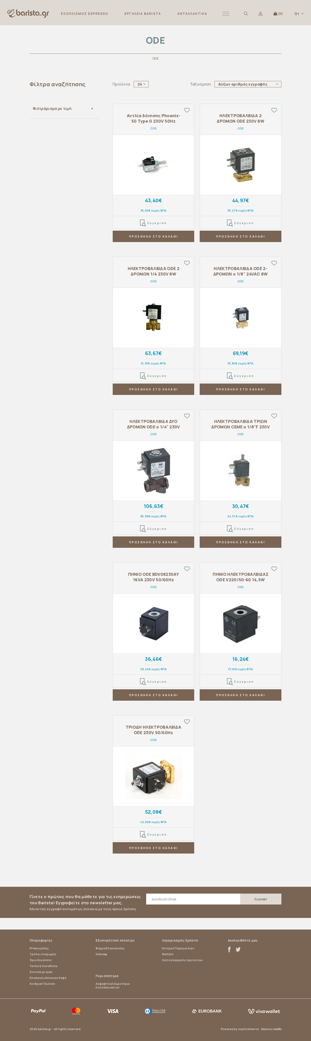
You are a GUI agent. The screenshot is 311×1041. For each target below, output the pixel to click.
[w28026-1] (240, 318)
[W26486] (240, 165)
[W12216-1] (240, 471)
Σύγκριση (157, 223)
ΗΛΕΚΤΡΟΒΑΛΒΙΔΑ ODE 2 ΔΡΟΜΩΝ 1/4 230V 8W (153, 271)
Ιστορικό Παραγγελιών (178, 948)
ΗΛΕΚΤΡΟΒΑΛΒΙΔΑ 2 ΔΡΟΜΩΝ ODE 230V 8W (240, 118)
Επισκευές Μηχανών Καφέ (48, 978)
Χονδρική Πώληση (42, 984)
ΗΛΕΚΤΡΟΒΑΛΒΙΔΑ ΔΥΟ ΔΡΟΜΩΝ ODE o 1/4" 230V (153, 424)
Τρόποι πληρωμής (43, 954)
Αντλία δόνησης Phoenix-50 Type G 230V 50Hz (153, 118)
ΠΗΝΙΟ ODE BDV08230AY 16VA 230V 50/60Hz (153, 577)
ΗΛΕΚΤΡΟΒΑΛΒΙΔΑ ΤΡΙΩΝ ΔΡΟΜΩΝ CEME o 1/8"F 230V (240, 424)
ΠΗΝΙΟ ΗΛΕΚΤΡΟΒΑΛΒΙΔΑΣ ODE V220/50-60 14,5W (240, 577)
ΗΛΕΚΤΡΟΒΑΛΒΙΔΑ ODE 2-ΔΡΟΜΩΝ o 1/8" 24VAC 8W (240, 271)
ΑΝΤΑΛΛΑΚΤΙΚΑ (192, 13)
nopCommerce (248, 1029)
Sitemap (101, 954)
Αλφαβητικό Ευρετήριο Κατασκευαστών (113, 985)
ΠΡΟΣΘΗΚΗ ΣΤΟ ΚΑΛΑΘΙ (153, 236)
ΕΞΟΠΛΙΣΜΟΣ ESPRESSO (84, 13)
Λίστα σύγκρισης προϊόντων (182, 960)
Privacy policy (39, 948)
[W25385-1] (240, 624)
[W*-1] (153, 165)
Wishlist (167, 954)
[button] (226, 13)
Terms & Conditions (44, 966)
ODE (153, 128)
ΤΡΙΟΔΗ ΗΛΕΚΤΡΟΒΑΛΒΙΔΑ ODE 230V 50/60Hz (153, 730)
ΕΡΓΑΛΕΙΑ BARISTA (143, 13)
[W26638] (153, 624)
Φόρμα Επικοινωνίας (110, 948)
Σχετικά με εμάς (41, 972)
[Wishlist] (187, 110)
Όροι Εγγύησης (41, 960)
